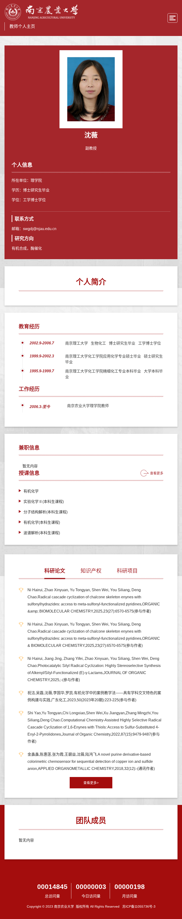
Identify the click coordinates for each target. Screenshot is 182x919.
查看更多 (156, 473)
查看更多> (91, 783)
